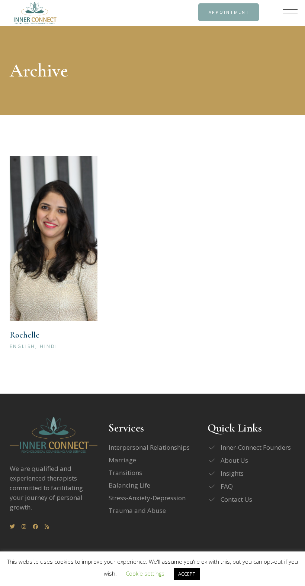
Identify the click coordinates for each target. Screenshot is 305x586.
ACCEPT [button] (186, 573)
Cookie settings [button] (145, 573)
